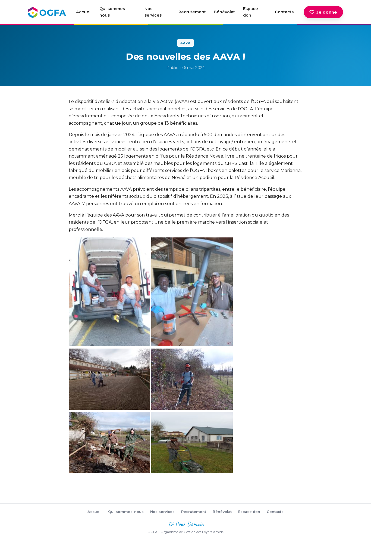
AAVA (185, 43)
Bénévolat (224, 12)
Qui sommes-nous (113, 12)
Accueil (84, 12)
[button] (109, 291)
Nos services (153, 12)
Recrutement (192, 12)
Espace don (250, 12)
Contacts (284, 12)
